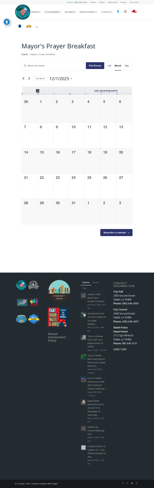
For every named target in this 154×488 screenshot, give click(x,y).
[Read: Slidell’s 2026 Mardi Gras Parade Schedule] (83, 295)
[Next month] (29, 78)
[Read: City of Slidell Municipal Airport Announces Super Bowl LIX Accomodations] (83, 356)
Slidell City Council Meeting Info (96, 430)
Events (25, 54)
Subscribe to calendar (114, 232)
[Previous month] (23, 78)
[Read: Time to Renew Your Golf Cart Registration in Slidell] (83, 337)
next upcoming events (106, 90)
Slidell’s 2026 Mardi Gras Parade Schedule (96, 298)
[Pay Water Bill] (118, 12)
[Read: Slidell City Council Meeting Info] (83, 428)
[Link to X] (123, 483)
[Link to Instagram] (136, 483)
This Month (40, 78)
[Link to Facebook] (127, 483)
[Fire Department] (134, 12)
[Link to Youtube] (132, 483)
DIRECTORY (120, 349)
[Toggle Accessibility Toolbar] (6, 21)
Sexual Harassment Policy (57, 337)
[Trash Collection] (29, 27)
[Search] (37, 27)
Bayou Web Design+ (50, 483)
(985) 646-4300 (80, 2)
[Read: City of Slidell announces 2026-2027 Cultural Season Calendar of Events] (83, 379)
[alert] (77, 90)
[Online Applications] (125, 12)
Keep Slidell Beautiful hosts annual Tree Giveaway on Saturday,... (96, 407)
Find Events (95, 65)
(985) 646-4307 (130, 321)
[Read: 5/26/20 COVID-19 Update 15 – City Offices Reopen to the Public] (83, 447)
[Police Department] (19, 27)
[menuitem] (93, 2)
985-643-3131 (129, 343)
